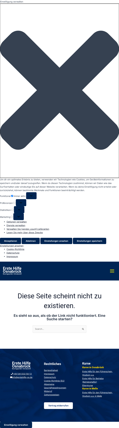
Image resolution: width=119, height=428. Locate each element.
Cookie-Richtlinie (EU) (54, 381)
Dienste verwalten (16, 225)
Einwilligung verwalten (16, 424)
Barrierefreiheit (51, 370)
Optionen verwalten (17, 221)
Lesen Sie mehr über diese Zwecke (25, 232)
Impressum (12, 256)
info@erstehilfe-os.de (22, 377)
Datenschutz (13, 252)
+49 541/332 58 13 (22, 374)
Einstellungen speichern (89, 241)
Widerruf (48, 391)
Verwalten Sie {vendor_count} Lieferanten (28, 229)
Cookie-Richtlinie (15, 249)
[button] (59, 91)
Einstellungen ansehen (56, 241)
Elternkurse (87, 385)
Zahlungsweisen (51, 394)
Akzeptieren (10, 241)
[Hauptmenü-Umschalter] (112, 271)
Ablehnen (31, 241)
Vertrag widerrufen (58, 405)
